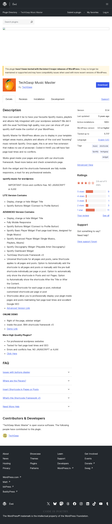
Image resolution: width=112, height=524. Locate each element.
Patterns (34, 468)
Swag (89, 468)
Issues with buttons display (16, 372)
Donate (90, 463)
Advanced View (85, 165)
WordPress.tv (65, 468)
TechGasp (27, 87)
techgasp (104, 152)
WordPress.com (12, 477)
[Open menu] (107, 4)
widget (105, 157)
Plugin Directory (10, 12)
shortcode (104, 146)
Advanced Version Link (18, 308)
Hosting (7, 463)
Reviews (23, 99)
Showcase (35, 453)
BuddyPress (10, 491)
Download (102, 85)
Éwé (11, 503)
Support (105, 99)
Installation (39, 99)
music (95, 146)
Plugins (33, 463)
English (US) (103, 140)
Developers (63, 463)
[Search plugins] (31, 22)
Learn (60, 453)
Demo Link (12, 328)
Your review (83, 215)
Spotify (95, 152)
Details (9, 99)
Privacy (6, 468)
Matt (6, 482)
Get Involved (91, 453)
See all (106, 215)
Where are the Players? (14, 381)
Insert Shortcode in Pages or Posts (21, 389)
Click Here (12, 353)
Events (88, 458)
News (5, 458)
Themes (34, 458)
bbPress (8, 486)
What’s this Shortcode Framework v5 (21, 398)
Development (57, 99)
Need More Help (11, 406)
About (6, 453)
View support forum (87, 241)
